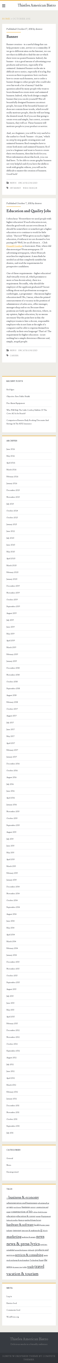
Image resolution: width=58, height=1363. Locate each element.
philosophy (31, 1250)
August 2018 (11, 695)
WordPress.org (12, 1317)
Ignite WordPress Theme (20, 1356)
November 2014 (13, 893)
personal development (21, 1250)
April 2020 (10, 558)
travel (39, 1266)
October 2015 (11, 818)
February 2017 (12, 750)
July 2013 (10, 996)
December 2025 (13, 490)
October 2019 (12, 600)
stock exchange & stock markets (17, 1260)
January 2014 (11, 955)
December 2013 (12, 962)
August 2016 (11, 777)
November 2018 (13, 675)
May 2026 (10, 456)
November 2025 (13, 497)
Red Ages (10, 389)
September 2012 (13, 1051)
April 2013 (10, 1017)
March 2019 (11, 647)
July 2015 (10, 839)
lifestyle (45, 1231)
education (11, 1216)
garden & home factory (33, 1220)
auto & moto (17, 1207)
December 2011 (12, 1105)
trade (30, 1267)
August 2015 (11, 832)
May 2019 (10, 634)
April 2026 (10, 463)
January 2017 (11, 757)
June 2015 (10, 846)
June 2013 (10, 1003)
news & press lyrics (23, 1244)
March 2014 (11, 941)
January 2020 (11, 579)
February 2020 (12, 572)
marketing (13, 1236)
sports (46, 1255)
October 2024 (12, 511)
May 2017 (10, 736)
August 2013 (11, 989)
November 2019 (13, 593)
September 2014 (13, 907)
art (7, 1207)
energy (38, 1216)
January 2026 (11, 483)
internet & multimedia (31, 1230)
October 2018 (12, 682)
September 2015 (13, 825)
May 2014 (10, 928)
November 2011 (12, 1112)
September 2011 (13, 1126)
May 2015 (10, 853)
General (9, 1158)
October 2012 (12, 1044)
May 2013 (10, 1010)
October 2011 (11, 1119)
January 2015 (11, 880)
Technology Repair (37, 1260)
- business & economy (22, 1197)
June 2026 (10, 449)
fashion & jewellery (12, 1220)
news (40, 1236)
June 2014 (10, 921)
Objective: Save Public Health (18, 396)
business (26, 1207)
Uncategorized (28, 183)
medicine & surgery (29, 1237)
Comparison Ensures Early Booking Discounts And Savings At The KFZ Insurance (27, 422)
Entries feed (11, 1303)
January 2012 (11, 1099)
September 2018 (13, 688)
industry (9, 1230)
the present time (17, 1267)
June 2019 (10, 627)
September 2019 (13, 606)
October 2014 (12, 900)
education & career (25, 1216)
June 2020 (10, 545)
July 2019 (10, 620)
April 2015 (10, 859)
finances (21, 1220)
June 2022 (10, 531)
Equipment (46, 1216)
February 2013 (12, 1023)
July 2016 (10, 784)
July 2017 (10, 723)
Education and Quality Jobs (28, 211)
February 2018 (12, 702)
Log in (9, 1296)
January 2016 (11, 805)
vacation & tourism (22, 1274)
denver (39, 29)
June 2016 (10, 791)
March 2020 (11, 565)
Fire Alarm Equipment (15, 403)
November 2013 (12, 969)
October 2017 (12, 709)
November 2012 (13, 1037)
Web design (30, 188)
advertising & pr (43, 1203)
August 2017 (11, 716)
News (13, 183)
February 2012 (12, 1092)
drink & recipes (42, 1212)
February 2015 (12, 873)
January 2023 (11, 524)
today (25, 1267)
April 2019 (10, 640)
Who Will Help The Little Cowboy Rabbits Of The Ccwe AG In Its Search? (26, 412)
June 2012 (10, 1071)
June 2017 (10, 729)
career (14, 356)
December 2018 (13, 668)
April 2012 (10, 1078)
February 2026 (12, 477)
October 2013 (11, 976)
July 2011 (9, 1133)
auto (11, 1207)
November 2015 (12, 811)
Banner (12, 36)
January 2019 (11, 661)
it (41, 1230)
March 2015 (11, 866)
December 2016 (13, 764)
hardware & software (20, 1225)
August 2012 (11, 1058)
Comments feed (13, 1310)
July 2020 (10, 538)
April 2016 (10, 798)
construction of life (22, 1211)
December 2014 (13, 887)
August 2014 (11, 914)
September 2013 (13, 982)
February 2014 (12, 948)
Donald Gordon (14, 246)
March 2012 (11, 1085)
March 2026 (11, 470)
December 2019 (13, 586)
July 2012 (10, 1064)
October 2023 (12, 517)
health (37, 1225)
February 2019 (12, 654)
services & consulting (29, 1255)
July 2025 (10, 504)
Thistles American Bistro (37, 5)
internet (15, 188)
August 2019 (11, 613)
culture (35, 1212)
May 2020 (10, 552)
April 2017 (10, 743)
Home (6, 18)
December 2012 (13, 1030)
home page (45, 1225)
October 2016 (12, 770)
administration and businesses (21, 1203)
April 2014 (10, 935)
